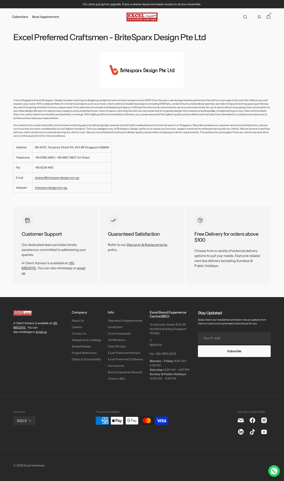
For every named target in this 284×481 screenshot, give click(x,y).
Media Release (81, 346)
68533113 (156, 345)
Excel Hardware (34, 465)
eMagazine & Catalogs (86, 340)
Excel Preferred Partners (124, 353)
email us (41, 332)
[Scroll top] (279, 476)
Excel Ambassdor (119, 333)
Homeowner (116, 366)
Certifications (116, 340)
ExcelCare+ (115, 327)
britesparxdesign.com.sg (51, 188)
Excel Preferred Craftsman (125, 359)
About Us (78, 320)
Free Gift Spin (117, 346)
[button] (245, 17)
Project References (84, 353)
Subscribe (234, 351)
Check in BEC (116, 379)
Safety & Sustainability (86, 359)
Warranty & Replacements (146, 245)
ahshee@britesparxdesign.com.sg (57, 178)
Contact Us (79, 333)
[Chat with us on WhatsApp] (274, 471)
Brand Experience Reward (125, 372)
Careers (77, 327)
